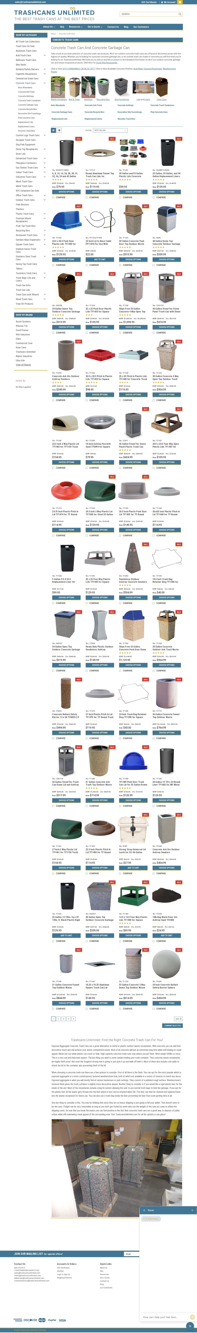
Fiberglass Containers (26, 163)
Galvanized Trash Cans (26, 158)
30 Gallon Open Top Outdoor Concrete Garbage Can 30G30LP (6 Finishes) (66, 649)
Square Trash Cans (25, 244)
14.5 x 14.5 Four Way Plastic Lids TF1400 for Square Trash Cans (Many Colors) (133, 920)
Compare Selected (172, 1026)
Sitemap (42, 1330)
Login (59, 1274)
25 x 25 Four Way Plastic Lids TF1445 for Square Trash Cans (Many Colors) (99, 582)
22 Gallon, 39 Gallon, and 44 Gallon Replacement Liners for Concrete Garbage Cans (167, 176)
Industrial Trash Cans (26, 176)
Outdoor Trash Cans (25, 199)
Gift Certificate (149, 2)
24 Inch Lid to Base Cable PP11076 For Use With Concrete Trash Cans (98, 244)
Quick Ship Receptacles (106, 63)
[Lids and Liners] (143, 87)
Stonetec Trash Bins (26, 131)
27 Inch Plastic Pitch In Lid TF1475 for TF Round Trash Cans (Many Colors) (99, 717)
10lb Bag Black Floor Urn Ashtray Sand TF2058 (165, 918)
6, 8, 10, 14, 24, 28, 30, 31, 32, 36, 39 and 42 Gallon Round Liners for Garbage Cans (65, 177)
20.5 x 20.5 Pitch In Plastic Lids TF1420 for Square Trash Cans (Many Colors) (99, 379)
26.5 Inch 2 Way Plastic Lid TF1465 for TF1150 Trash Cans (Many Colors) (65, 447)
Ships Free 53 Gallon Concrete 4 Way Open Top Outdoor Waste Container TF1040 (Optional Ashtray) (132, 313)
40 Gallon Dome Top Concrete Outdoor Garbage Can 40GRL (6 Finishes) (166, 244)
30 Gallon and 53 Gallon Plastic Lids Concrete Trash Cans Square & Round (133, 176)
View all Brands (23, 364)
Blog (126, 26)
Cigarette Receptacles (26, 73)
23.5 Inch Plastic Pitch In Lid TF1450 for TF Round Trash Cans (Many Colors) (99, 852)
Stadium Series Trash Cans (26, 250)
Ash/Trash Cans (23, 55)
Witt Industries (23, 334)
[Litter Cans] (161, 87)
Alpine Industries (24, 356)
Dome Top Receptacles (27, 149)
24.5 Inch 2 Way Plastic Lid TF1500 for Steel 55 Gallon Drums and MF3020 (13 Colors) (99, 515)
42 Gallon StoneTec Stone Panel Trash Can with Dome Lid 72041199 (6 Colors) (166, 311)
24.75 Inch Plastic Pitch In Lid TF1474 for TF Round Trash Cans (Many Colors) (65, 514)
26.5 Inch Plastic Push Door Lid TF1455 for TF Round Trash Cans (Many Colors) (133, 514)
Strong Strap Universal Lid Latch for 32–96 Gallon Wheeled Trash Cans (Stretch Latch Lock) (132, 853)
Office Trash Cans (24, 195)
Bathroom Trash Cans (26, 60)
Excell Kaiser (22, 330)
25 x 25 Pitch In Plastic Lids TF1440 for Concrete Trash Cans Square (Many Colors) (133, 379)
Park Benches (22, 204)
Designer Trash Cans (26, 139)
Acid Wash (138, 69)
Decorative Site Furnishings (29, 113)
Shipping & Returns (64, 1278)
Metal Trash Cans (24, 186)
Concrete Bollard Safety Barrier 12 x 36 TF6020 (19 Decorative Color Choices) (65, 717)
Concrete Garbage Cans (28, 105)
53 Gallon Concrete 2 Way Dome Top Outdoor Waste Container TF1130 (132, 987)
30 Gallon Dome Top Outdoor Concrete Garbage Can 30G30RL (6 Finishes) (66, 311)
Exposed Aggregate (153, 69)
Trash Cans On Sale (25, 46)
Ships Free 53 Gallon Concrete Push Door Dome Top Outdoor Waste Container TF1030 (132, 651)
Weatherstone (169, 69)
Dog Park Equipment (25, 144)
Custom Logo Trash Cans (28, 135)
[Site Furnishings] (122, 87)
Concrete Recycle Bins (27, 109)
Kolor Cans (21, 347)
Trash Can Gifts (23, 285)
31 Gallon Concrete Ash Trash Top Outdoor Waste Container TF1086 (99, 785)
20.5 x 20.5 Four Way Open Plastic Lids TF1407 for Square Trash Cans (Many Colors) (166, 448)
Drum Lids (21, 153)
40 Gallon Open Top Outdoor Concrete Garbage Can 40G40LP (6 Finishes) (99, 920)
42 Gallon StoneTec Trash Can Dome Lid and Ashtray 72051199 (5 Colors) (65, 785)
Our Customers (141, 26)
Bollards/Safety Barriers (27, 69)
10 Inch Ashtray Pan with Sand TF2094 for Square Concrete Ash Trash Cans (99, 447)
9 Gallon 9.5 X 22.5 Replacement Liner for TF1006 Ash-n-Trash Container (63, 583)
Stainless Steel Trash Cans (26, 258)
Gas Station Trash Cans (27, 167)
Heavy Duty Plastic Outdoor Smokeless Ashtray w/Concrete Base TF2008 (99, 649)
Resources (75, 26)
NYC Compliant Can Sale (27, 190)
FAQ (62, 26)
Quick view (66, 166)
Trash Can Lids (23, 289)
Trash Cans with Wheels (27, 294)
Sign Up (67, 1274)
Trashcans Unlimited (25, 351)
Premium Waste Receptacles (23, 220)
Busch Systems (23, 321)
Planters (20, 209)
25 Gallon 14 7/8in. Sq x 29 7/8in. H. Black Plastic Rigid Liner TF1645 (66, 920)
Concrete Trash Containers (29, 100)
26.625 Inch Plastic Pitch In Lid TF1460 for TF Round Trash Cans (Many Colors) (166, 514)
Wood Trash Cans (24, 299)
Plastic (54, 72)
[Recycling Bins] (103, 87)
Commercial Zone (24, 343)
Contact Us (113, 26)
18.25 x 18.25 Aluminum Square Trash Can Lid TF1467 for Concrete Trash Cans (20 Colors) (99, 989)
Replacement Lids (25, 122)
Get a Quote (94, 26)
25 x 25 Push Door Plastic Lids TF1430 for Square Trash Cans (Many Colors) (99, 311)
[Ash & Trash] (74, 87)
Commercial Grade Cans (27, 78)
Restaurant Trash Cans (26, 235)
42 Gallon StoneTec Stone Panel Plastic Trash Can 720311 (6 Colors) (132, 447)
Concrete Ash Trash (26, 92)
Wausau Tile (22, 325)
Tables (19, 268)
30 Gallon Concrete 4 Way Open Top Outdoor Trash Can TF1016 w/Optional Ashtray (166, 380)
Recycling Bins (23, 230)
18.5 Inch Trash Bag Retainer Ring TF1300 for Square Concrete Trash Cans (165, 583)
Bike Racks (21, 64)
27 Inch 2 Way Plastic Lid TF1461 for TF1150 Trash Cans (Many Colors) (65, 852)
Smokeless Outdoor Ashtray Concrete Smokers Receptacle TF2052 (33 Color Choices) (133, 583)
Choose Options (66, 192)
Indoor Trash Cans (24, 172)
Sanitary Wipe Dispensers (28, 239)
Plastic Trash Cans (25, 213)
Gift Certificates (63, 1268)
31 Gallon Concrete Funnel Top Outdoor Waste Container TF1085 (65, 987)
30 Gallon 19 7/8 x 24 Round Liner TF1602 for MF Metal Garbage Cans (166, 785)
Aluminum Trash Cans (26, 50)
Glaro (18, 338)
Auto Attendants (25, 87)
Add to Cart (100, 259)
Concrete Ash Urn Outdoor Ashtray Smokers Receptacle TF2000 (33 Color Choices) (65, 380)
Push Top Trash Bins (25, 225)
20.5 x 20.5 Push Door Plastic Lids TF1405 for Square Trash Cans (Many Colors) (65, 245)
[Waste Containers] (58, 87)
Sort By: (89, 130)
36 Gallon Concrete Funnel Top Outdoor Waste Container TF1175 (166, 717)
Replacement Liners (26, 126)
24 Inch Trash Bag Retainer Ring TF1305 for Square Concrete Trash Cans (133, 717)
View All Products (24, 303)
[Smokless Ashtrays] (88, 87)
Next (178, 1019)
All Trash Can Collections (28, 41)
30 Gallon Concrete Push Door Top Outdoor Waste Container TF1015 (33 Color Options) (133, 245)
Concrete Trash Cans (26, 83)
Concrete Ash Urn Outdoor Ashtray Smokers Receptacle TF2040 (166, 852)
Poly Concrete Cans (26, 118)
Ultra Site (20, 360)
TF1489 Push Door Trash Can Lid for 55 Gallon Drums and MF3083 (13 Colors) (133, 785)
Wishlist (60, 1271)
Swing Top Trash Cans (26, 264)
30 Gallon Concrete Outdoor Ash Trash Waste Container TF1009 (166, 649)
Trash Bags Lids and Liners (25, 279)
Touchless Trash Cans (26, 273)
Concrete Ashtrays (26, 96)
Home (53, 34)
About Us (48, 26)
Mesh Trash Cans (24, 181)
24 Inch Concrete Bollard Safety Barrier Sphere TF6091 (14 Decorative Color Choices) (165, 989)
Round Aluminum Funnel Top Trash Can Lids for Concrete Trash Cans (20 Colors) (100, 177)
